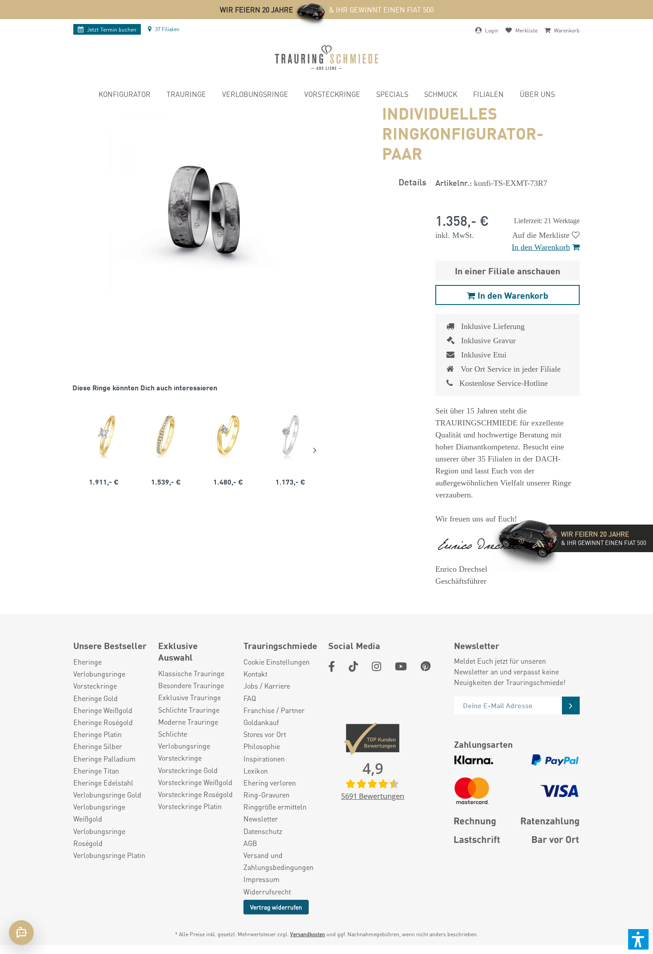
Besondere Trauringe (191, 685)
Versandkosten (307, 934)
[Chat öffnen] (21, 932)
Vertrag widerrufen (276, 907)
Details (412, 182)
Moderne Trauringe (188, 721)
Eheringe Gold (95, 698)
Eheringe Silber (97, 746)
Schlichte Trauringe (188, 709)
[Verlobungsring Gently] (290, 435)
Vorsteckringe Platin (190, 806)
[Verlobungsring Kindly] (103, 435)
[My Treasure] (165, 435)
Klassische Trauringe (191, 673)
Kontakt (255, 673)
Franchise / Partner (274, 710)
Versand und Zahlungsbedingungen (278, 861)
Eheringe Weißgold (102, 710)
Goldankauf (261, 722)
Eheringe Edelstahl (103, 782)
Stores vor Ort (264, 734)
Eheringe (87, 661)
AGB (250, 843)
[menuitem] (125, 95)
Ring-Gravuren (266, 794)
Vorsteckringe (95, 685)
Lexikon (255, 770)
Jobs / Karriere (266, 685)
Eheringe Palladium (104, 758)
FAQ (249, 698)
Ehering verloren (269, 782)
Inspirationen (264, 758)
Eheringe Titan (96, 770)
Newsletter (260, 818)
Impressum (261, 879)
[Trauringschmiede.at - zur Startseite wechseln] (326, 57)
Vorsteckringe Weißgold (195, 782)
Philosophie (261, 746)
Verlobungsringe (99, 673)
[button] (638, 939)
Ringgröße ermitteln (275, 806)
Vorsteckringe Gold (188, 770)
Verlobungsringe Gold (107, 794)
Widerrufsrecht (267, 891)
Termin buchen (111, 29)
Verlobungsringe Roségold (99, 837)
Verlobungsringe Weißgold (99, 812)
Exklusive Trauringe (189, 697)
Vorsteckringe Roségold (195, 794)
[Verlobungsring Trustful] (227, 435)
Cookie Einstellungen (276, 661)
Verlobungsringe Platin (109, 855)
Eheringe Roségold (103, 722)
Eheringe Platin (97, 734)
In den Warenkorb (541, 247)
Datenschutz (262, 831)
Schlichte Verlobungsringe (184, 739)
